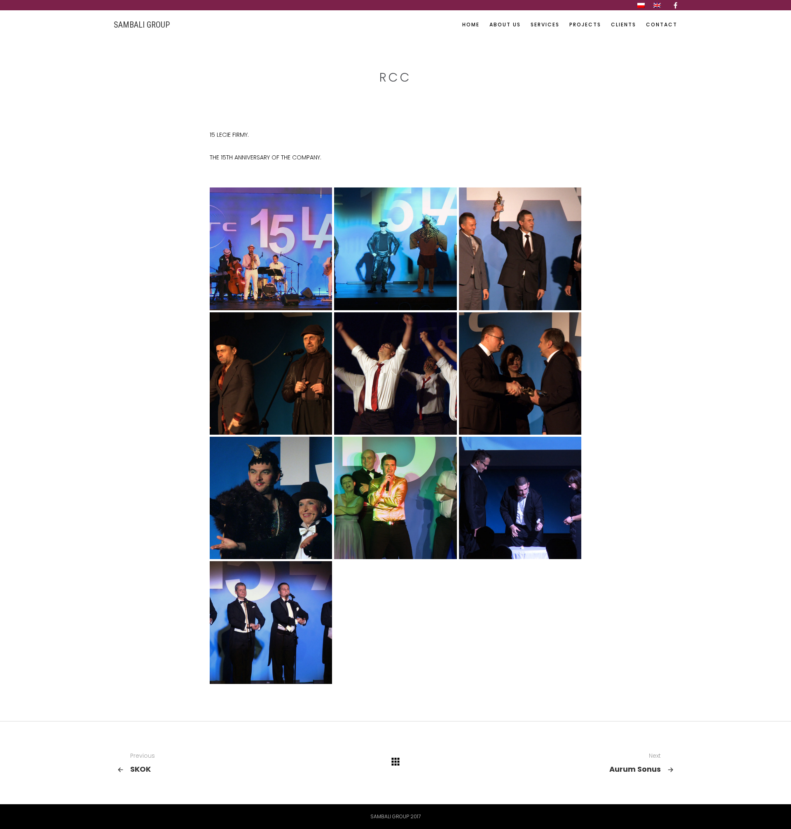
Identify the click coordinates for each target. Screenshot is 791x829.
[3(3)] (520, 248)
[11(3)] (395, 498)
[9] (271, 498)
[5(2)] (395, 373)
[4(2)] (271, 373)
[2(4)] (271, 622)
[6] (520, 373)
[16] (520, 498)
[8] (395, 248)
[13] (271, 248)
